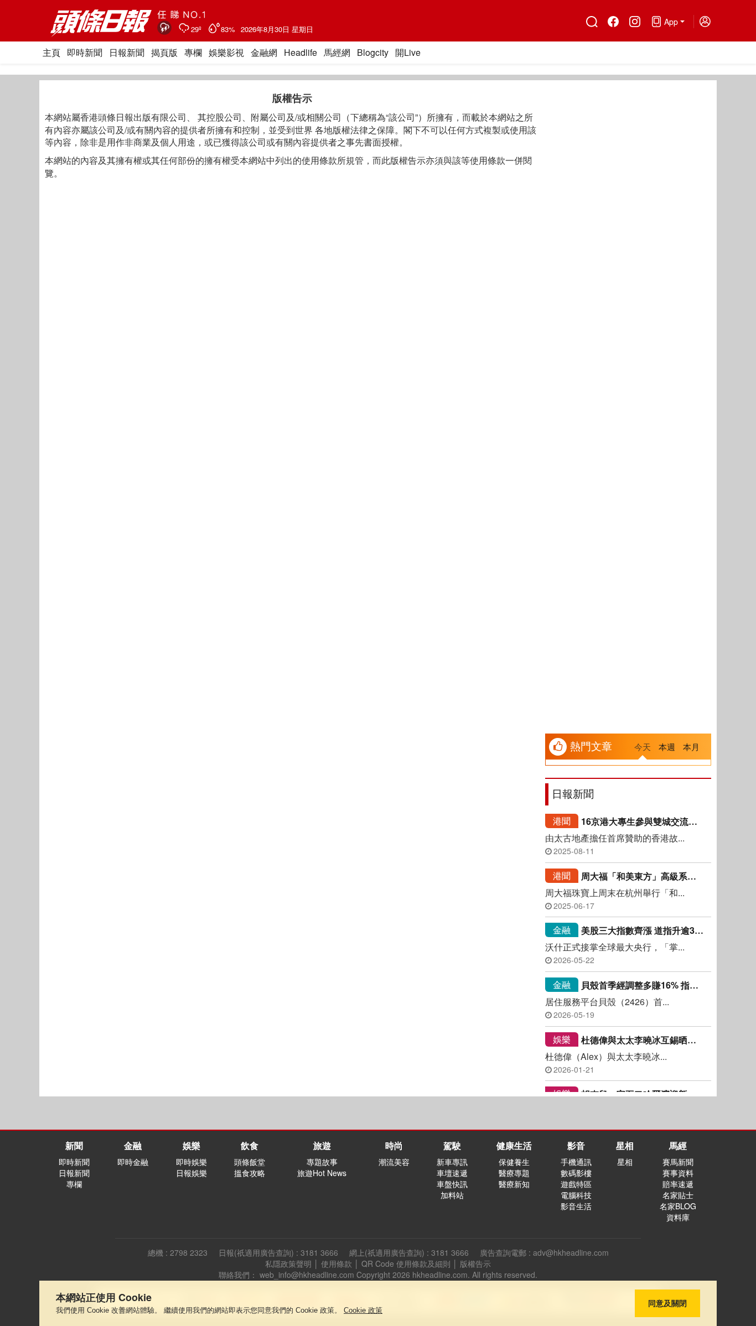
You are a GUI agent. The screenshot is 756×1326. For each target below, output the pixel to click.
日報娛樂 (191, 1172)
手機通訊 (576, 1161)
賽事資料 (677, 1172)
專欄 (193, 52)
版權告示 (475, 1263)
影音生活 (576, 1205)
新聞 (74, 1145)
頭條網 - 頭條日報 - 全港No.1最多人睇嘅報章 (101, 23)
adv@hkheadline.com (571, 1252)
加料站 (452, 1194)
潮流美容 (394, 1161)
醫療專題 (514, 1172)
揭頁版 (164, 52)
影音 (576, 1145)
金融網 (264, 52)
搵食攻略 (249, 1172)
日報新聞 (126, 52)
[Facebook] (613, 21)
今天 (642, 746)
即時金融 (132, 1161)
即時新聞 (84, 52)
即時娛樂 (191, 1161)
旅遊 (322, 1145)
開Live (408, 52)
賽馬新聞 (677, 1161)
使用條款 (336, 1263)
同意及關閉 (667, 1303)
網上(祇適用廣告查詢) (386, 1252)
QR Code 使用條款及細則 (406, 1263)
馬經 (678, 1145)
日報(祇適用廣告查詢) (256, 1252)
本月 (691, 746)
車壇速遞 (452, 1172)
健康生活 (514, 1145)
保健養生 (514, 1161)
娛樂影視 (226, 52)
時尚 (394, 1145)
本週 (667, 746)
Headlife (300, 52)
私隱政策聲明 (288, 1263)
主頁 (51, 52)
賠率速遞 (677, 1183)
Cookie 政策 (363, 1310)
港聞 (562, 820)
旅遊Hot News (321, 1172)
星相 (625, 1145)
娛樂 (562, 1039)
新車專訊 (452, 1161)
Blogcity (373, 52)
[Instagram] (634, 21)
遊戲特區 (576, 1183)
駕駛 (452, 1145)
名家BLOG (678, 1205)
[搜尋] (591, 21)
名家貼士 (677, 1194)
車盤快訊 (452, 1183)
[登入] (705, 21)
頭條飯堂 (249, 1161)
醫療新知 (514, 1183)
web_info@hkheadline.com (307, 1274)
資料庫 (678, 1217)
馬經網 (337, 52)
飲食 (249, 1145)
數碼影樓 (576, 1172)
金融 (562, 929)
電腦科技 (576, 1194)
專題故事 (322, 1161)
